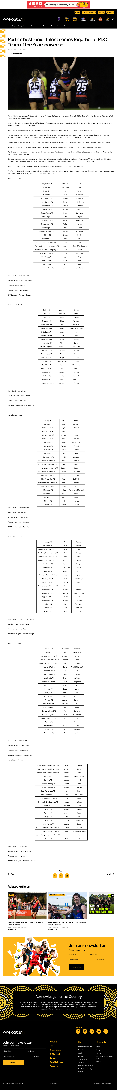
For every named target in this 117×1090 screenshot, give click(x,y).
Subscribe (76, 967)
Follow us (79, 1027)
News (98, 1047)
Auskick (80, 1053)
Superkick (81, 1056)
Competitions (22, 26)
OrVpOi (98, 1062)
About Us (53, 1042)
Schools (45, 26)
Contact (98, 1053)
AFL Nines (81, 1062)
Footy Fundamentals (84, 1050)
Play (13, 26)
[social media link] (78, 1031)
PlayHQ (77, 12)
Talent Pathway (56, 26)
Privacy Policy (53, 1083)
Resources (67, 26)
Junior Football (82, 1059)
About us (6, 26)
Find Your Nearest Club (85, 1047)
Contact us (110, 12)
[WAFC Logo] (14, 19)
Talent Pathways (56, 1062)
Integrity (101, 12)
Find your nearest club (89, 12)
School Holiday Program (85, 1066)
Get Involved (35, 26)
